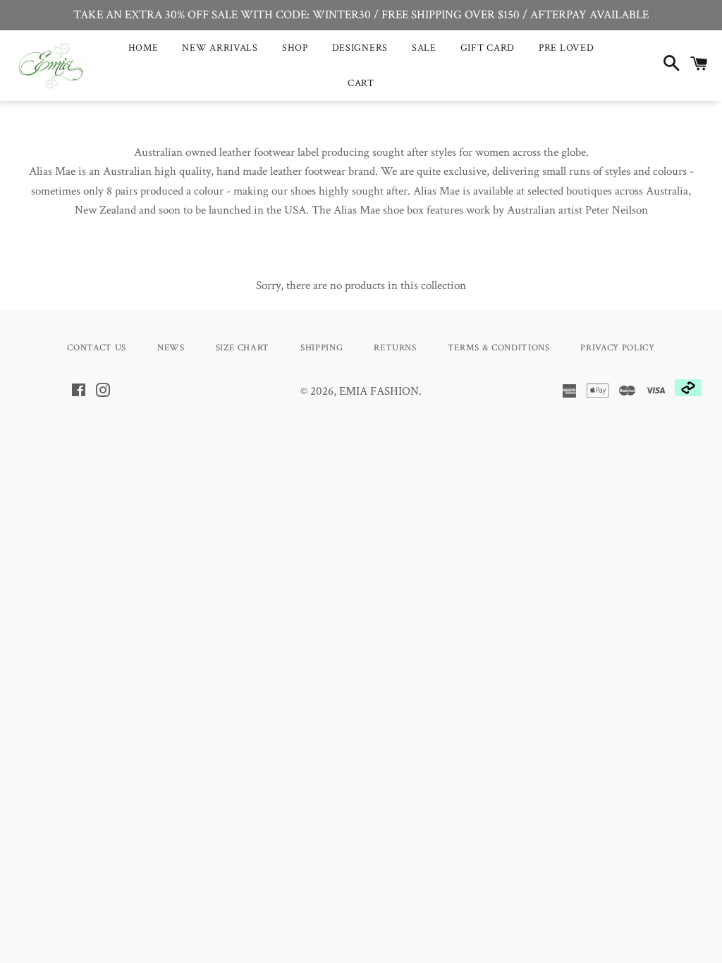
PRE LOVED (566, 48)
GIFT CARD (487, 48)
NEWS (171, 348)
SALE (424, 48)
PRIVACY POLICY (617, 348)
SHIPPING (321, 348)
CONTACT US (96, 348)
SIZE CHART (243, 348)
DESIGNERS (360, 48)
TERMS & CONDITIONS (499, 348)
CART (361, 83)
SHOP (295, 48)
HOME (143, 48)
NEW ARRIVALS (219, 48)
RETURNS (395, 348)
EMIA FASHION (379, 391)
